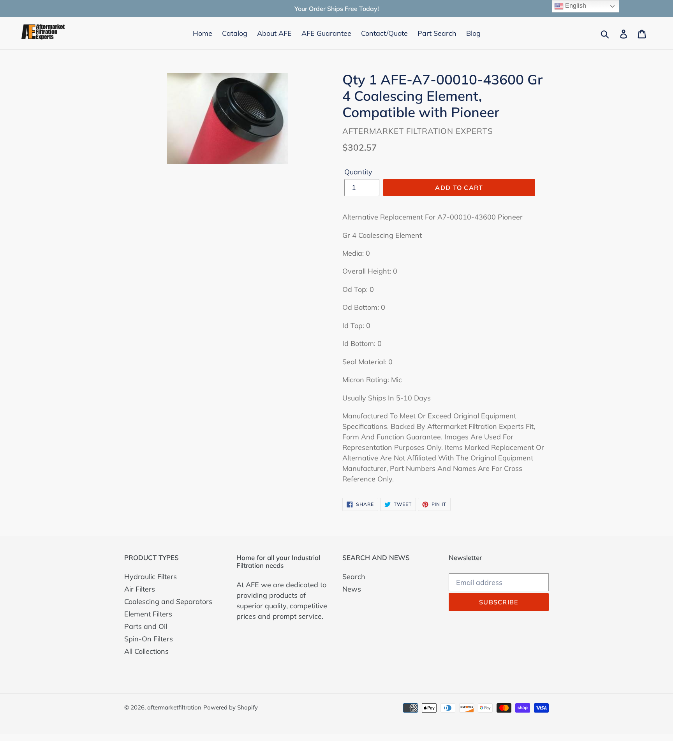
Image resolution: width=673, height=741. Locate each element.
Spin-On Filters (148, 638)
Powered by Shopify (230, 707)
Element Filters (148, 613)
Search (353, 576)
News (351, 589)
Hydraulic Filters (150, 576)
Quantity (358, 171)
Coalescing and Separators (168, 601)
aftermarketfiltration (174, 707)
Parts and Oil (145, 626)
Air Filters (139, 589)
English (575, 5)
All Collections (146, 651)
